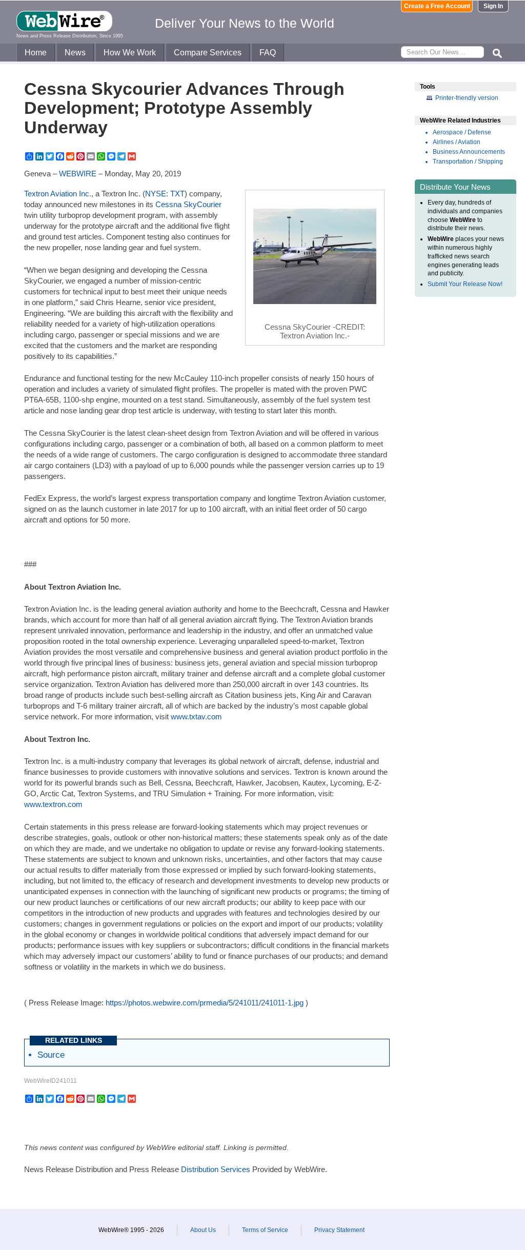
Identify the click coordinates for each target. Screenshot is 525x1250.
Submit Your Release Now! (465, 284)
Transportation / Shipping (468, 161)
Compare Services (207, 52)
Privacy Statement (339, 1230)
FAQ (267, 52)
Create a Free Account (437, 6)
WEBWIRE (77, 173)
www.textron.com (53, 804)
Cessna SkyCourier (188, 204)
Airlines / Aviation (456, 142)
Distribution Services (215, 1169)
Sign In (493, 6)
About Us (203, 1230)
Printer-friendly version (466, 98)
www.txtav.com (196, 716)
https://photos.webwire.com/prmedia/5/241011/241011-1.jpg (205, 1002)
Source (51, 1054)
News (75, 52)
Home (36, 52)
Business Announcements (469, 151)
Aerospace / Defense (462, 132)
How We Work (130, 52)
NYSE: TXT (165, 193)
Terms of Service (265, 1230)
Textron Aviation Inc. (57, 193)
